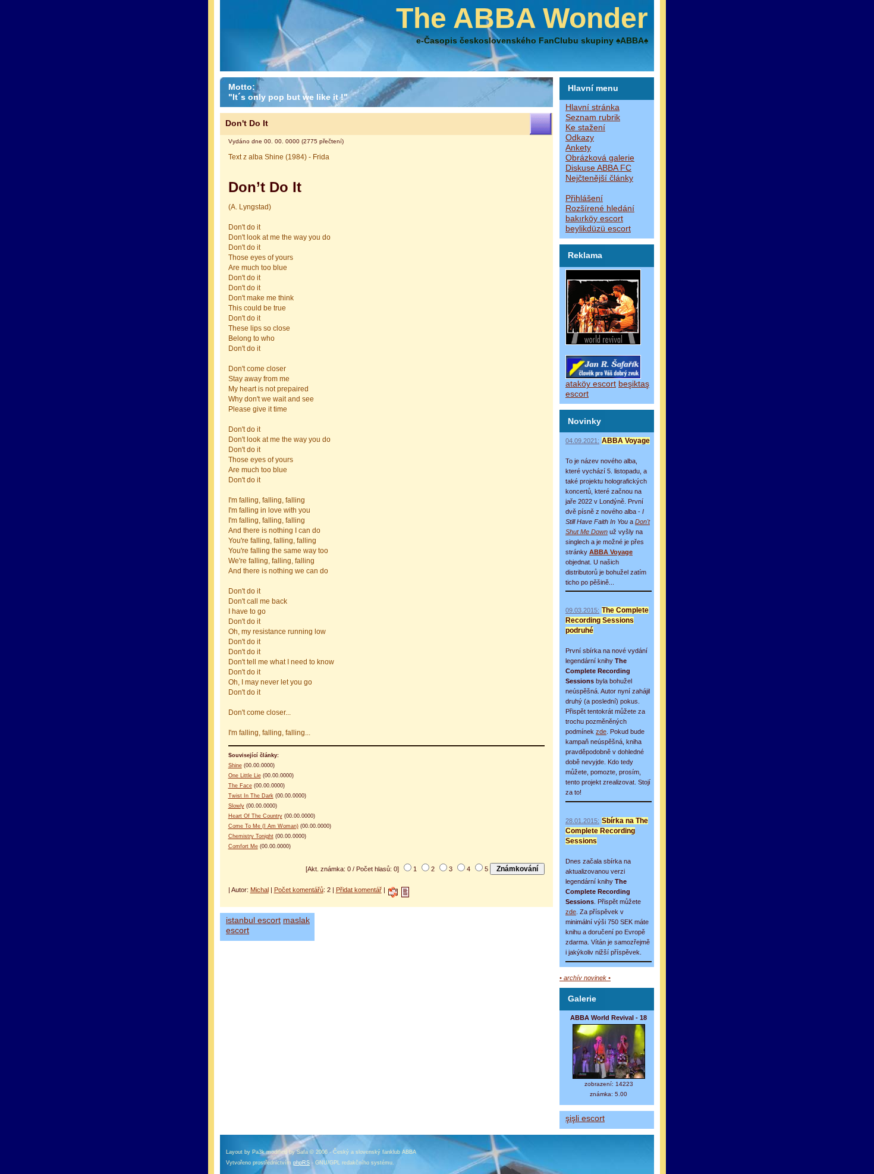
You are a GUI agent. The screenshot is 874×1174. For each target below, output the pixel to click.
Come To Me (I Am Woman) (263, 826)
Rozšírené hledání (599, 208)
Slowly (236, 806)
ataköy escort (590, 383)
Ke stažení (585, 127)
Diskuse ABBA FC (598, 168)
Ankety (578, 147)
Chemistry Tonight (250, 836)
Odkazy (579, 137)
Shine (235, 765)
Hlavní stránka (592, 107)
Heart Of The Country (255, 816)
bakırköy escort (594, 218)
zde (601, 731)
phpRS (301, 1163)
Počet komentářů (298, 889)
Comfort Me (243, 846)
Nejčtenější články (599, 178)
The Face (240, 786)
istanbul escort (253, 920)
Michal (259, 889)
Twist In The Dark (250, 796)
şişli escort (585, 1118)
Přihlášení (584, 198)
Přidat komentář (359, 889)
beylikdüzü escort (598, 228)
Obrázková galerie (599, 157)
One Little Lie (244, 776)
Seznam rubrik (592, 117)
